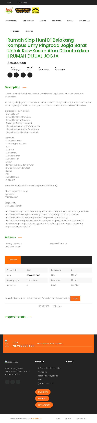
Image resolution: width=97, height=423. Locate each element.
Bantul (18, 246)
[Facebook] (81, 2)
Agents (68, 419)
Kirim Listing (22, 2)
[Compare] (23, 75)
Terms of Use (81, 419)
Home (58, 419)
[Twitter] (86, 2)
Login (75, 298)
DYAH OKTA (43, 392)
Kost (29, 280)
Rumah (34, 280)
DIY (66, 243)
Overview (13, 259)
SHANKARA (42, 398)
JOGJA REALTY (44, 405)
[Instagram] (91, 2)
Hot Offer (75, 285)
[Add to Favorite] (16, 75)
